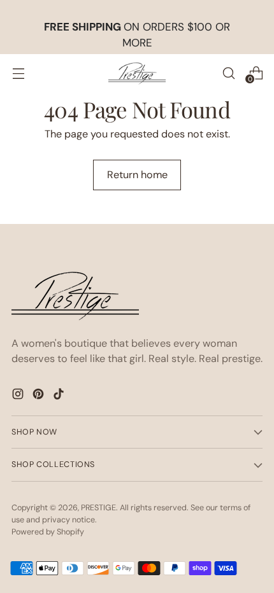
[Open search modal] (228, 73)
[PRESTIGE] (137, 73)
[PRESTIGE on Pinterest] (39, 396)
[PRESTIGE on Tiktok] (60, 396)
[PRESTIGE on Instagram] (19, 396)
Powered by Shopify (47, 532)
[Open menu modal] (18, 73)
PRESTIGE (98, 508)
